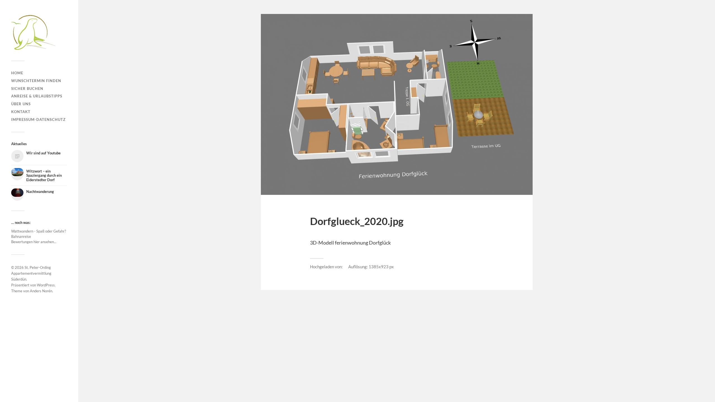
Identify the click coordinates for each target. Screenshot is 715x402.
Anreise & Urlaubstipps (36, 96)
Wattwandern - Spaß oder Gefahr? (38, 231)
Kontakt (20, 111)
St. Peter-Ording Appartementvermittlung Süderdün (31, 273)
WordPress (46, 285)
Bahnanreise (21, 236)
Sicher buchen (27, 88)
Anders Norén (41, 291)
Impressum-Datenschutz (38, 119)
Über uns (21, 104)
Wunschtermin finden (36, 80)
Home (17, 73)
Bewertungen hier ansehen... (33, 242)
